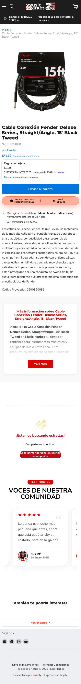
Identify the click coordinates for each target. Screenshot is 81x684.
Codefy (37, 675)
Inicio (5, 30)
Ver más (40, 363)
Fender (11, 150)
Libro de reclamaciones (25, 665)
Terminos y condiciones (56, 665)
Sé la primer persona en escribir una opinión (40, 454)
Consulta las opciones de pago (21, 177)
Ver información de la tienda (22, 222)
